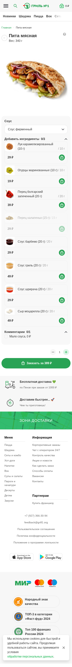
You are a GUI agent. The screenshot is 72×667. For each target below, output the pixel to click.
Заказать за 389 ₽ (39, 363)
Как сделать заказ (43, 465)
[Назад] (4, 38)
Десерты (9, 490)
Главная (6, 27)
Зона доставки (36, 420)
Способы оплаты (42, 470)
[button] (65, 6)
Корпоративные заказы (46, 444)
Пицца (38, 16)
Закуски (9, 500)
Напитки (9, 465)
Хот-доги (9, 460)
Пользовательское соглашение (36, 529)
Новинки (9, 16)
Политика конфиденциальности (36, 535)
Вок (49, 16)
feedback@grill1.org (36, 522)
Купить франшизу (43, 503)
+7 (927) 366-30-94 (36, 515)
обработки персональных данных (30, 656)
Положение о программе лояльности (36, 542)
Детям (8, 495)
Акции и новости (42, 460)
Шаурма (25, 16)
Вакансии (38, 476)
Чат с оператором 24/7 (46, 450)
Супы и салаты (13, 476)
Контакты (37, 481)
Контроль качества (43, 455)
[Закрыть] (64, 648)
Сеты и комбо (12, 455)
